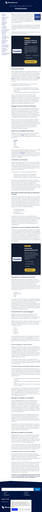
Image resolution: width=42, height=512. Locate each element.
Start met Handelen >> (30, 61)
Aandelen (16, 140)
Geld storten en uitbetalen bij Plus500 (5, 42)
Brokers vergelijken (21, 5)
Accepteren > (14, 509)
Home (11, 5)
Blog (5, 493)
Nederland (4, 499)
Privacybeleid (27, 495)
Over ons (26, 493)
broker (22, 134)
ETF (14, 141)
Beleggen (15, 5)
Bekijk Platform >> (30, 270)
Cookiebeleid (6, 495)
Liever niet (21, 509)
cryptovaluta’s (22, 152)
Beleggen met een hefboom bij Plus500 (5, 19)
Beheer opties (27, 509)
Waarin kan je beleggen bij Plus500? (4, 23)
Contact (5, 492)
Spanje (8, 499)
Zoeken (37, 489)
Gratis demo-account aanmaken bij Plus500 (5, 37)
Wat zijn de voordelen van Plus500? (4, 50)
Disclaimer (26, 492)
